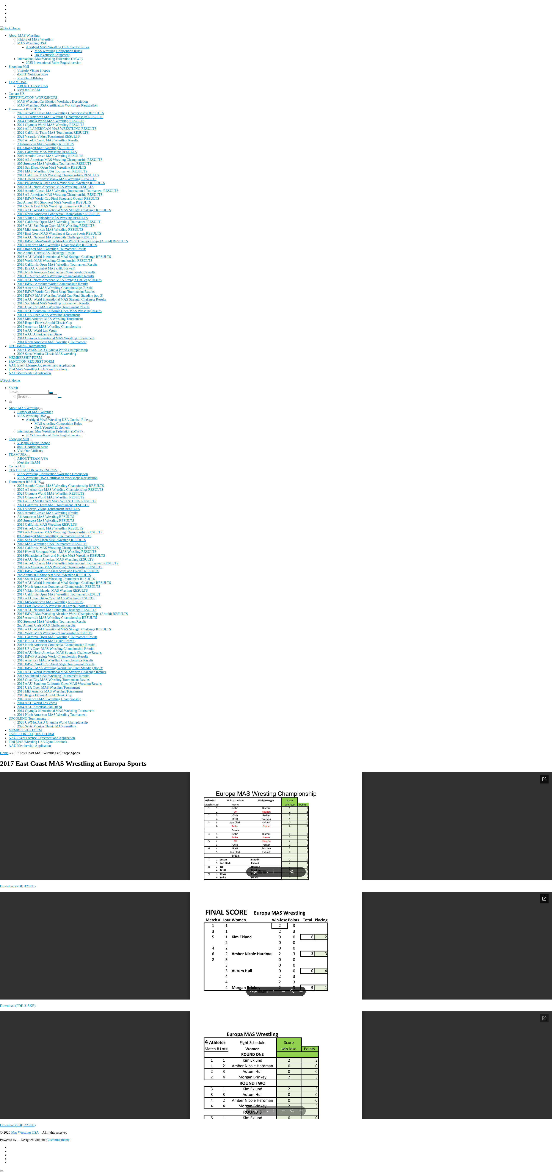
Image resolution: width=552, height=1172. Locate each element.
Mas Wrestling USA (25, 1132)
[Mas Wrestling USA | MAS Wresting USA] (10, 28)
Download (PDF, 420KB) (18, 886)
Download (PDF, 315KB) (18, 1005)
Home (4, 753)
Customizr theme (57, 1140)
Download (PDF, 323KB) (18, 1125)
